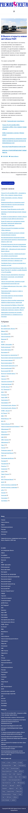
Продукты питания (10, 791)
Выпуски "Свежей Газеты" (8, 373)
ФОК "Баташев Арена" (7, 479)
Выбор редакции (5, 347)
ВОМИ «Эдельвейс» (6, 344)
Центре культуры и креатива (9, 487)
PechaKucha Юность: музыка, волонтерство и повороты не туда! (13, 264)
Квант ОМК (4, 397)
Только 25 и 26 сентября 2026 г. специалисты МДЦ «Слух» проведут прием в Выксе (14, 127)
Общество (4, 432)
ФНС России (9, 797)
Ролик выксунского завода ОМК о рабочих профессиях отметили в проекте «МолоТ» (13, 309)
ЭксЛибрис (4, 500)
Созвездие (4, 469)
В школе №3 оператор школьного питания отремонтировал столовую (12, 234)
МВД (2, 416)
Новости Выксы (14, 156)
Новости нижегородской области (10, 426)
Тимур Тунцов (5, 474)
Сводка (20, 794)
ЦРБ (2, 490)
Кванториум (4, 400)
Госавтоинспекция (6, 384)
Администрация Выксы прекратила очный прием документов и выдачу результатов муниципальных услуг (14, 141)
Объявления (4, 434)
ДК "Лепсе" (21, 771)
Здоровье (4, 394)
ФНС (2, 477)
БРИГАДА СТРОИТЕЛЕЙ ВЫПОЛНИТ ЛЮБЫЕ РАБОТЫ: (13, 213)
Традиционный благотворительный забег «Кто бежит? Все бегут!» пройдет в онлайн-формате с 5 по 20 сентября (14, 270)
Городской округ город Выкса (15, 121)
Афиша (3, 331)
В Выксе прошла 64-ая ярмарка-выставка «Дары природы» (12, 229)
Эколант (3, 492)
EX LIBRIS (3, 326)
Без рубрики (4, 334)
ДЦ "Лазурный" (5, 389)
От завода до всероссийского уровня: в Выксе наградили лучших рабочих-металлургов (14, 217)
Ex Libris (3, 762)
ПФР (2, 455)
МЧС (2, 421)
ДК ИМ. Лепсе (5, 387)
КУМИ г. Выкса (5, 410)
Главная (3, 520)
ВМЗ (3, 768)
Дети (10, 774)
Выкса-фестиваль (6, 349)
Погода (3, 447)
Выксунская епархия (6, 360)
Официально (4, 442)
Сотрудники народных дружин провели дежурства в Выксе (12, 296)
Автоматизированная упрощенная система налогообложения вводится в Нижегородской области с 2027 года (13, 239)
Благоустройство (5, 336)
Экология (3, 495)
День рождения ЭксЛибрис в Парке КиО (12, 305)
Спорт (2, 471)
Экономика (4, 498)
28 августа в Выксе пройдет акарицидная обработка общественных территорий (12, 301)
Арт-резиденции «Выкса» (8, 328)
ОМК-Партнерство (20, 782)
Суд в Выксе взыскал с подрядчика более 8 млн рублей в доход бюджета (13, 255)
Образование (4, 429)
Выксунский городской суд (8, 365)
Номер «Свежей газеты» (6, 782)
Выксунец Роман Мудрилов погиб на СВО (14, 146)
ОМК (2, 437)
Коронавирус (4, 402)
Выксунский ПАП (6, 371)
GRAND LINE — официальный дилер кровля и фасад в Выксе (13, 250)
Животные (19, 774)
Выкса (7, 768)
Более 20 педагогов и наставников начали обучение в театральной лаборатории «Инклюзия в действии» (12, 223)
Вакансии (3, 339)
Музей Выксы (5, 418)
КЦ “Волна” (4, 413)
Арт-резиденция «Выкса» (7, 765)
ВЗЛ (2, 342)
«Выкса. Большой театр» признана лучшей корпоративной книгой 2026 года (12, 282)
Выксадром (4, 352)
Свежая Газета (17, 808)
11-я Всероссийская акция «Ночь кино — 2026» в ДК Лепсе (14, 287)
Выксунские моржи (6, 363)
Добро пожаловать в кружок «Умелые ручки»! (11, 199)
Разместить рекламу (8, 183)
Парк (2, 445)
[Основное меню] (14, 11)
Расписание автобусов (7, 458)
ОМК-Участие (5, 439)
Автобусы (14, 762)
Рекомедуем (4, 463)
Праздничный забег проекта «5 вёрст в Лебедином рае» (12, 292)
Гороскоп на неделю (6, 381)
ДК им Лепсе (4, 774)
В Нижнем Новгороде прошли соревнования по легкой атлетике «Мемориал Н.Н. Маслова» (13, 245)
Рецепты (3, 466)
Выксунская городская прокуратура (11, 357)
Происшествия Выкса (7, 453)
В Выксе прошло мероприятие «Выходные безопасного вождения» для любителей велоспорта (13, 277)
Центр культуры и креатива (8, 484)
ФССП (2, 482)
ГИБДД (3, 376)
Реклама (3, 461)
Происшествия (19, 791)
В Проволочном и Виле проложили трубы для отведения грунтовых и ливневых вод (13, 259)
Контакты (3, 534)
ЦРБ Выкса (15, 797)
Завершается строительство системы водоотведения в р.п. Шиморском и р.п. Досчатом (12, 314)
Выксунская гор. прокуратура (9, 355)
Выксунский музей (6, 368)
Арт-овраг (20, 762)
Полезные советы (6, 450)
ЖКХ (2, 392)
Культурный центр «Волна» (8, 405)
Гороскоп (3, 379)
